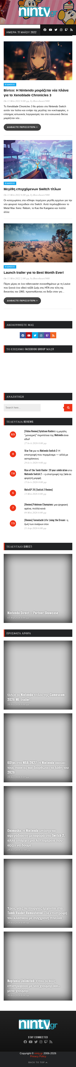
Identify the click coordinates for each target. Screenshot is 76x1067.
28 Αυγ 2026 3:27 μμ (18, 777)
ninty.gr (38, 1053)
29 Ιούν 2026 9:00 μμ (35, 462)
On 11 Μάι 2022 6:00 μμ (16, 195)
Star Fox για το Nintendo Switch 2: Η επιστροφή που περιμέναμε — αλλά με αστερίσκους (46, 454)
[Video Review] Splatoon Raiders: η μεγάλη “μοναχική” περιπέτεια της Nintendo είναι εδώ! (46, 435)
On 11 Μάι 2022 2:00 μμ (16, 278)
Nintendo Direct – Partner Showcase (32, 612)
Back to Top (36, 1062)
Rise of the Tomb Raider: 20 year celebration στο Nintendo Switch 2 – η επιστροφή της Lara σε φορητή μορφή (48, 474)
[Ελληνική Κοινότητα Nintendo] (38, 17)
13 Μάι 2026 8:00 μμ (35, 493)
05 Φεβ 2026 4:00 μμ (18, 617)
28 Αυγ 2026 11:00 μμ (18, 849)
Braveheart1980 (41, 101)
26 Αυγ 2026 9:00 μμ (18, 704)
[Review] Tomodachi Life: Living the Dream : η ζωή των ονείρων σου (46, 522)
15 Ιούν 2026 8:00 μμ (35, 482)
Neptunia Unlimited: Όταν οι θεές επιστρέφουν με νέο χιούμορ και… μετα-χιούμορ (33, 985)
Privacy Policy (38, 1056)
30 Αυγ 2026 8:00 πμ (18, 995)
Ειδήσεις (10, 85)
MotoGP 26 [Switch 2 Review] (38, 489)
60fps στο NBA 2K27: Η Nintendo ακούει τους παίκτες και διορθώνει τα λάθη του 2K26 (38, 767)
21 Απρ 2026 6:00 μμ (35, 528)
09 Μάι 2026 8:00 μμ (35, 512)
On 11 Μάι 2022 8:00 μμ (16, 101)
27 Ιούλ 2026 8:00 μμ (35, 443)
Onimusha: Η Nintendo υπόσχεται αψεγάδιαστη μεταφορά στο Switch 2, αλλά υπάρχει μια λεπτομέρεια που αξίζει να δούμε (36, 837)
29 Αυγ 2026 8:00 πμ (18, 922)
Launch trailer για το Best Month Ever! (34, 272)
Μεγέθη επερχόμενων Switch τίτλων (32, 189)
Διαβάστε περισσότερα (21, 127)
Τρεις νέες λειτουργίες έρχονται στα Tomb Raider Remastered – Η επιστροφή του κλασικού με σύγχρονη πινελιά (37, 913)
